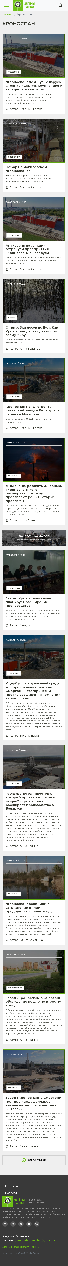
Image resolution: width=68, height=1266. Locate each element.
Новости (11, 1193)
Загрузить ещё (37, 1160)
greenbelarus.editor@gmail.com (36, 1240)
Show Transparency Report (20, 1246)
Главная (7, 14)
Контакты (11, 1186)
